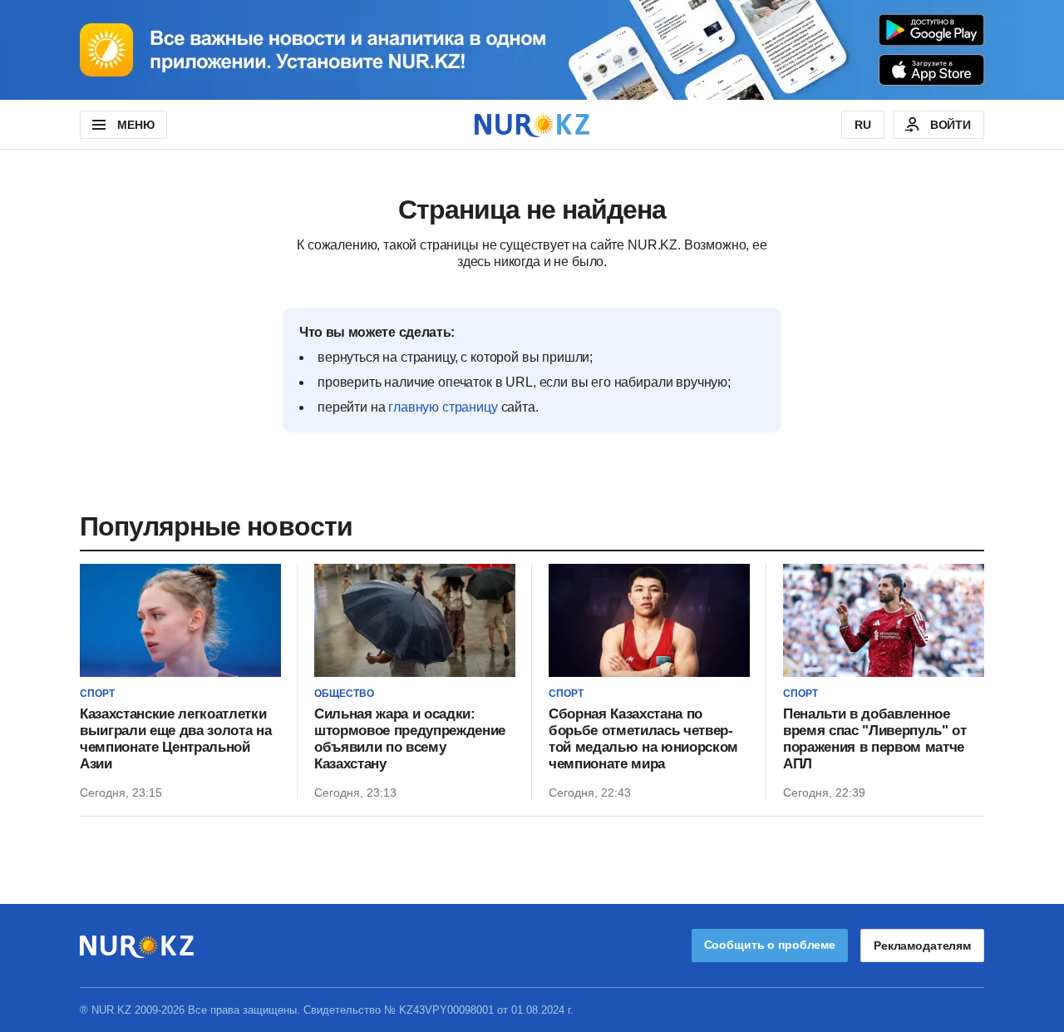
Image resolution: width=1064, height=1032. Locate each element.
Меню (135, 124)
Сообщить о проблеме (769, 944)
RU (863, 124)
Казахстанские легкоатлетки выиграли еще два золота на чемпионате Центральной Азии (175, 739)
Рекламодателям (922, 945)
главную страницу (442, 407)
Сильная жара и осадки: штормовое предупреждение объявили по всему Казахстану (409, 739)
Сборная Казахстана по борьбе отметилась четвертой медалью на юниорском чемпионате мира (643, 739)
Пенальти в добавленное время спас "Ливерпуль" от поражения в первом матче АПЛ (875, 739)
